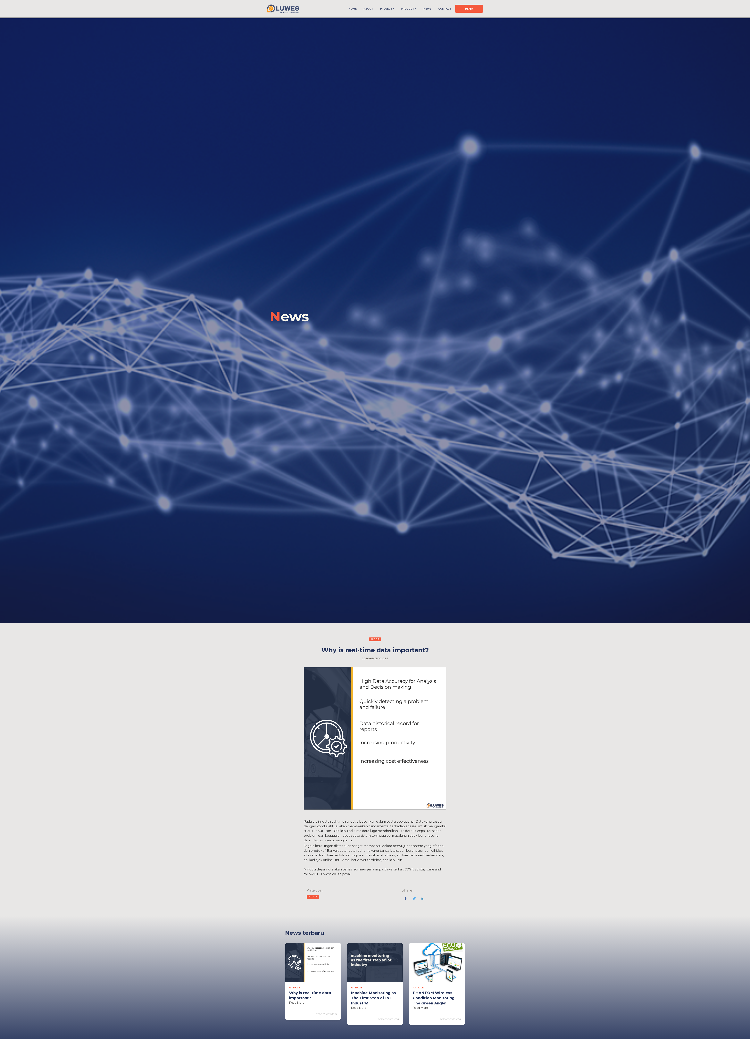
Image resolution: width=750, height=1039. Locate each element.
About (368, 8)
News (427, 8)
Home (353, 8)
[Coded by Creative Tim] (283, 9)
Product (408, 8)
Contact (444, 8)
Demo (469, 8)
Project (386, 8)
